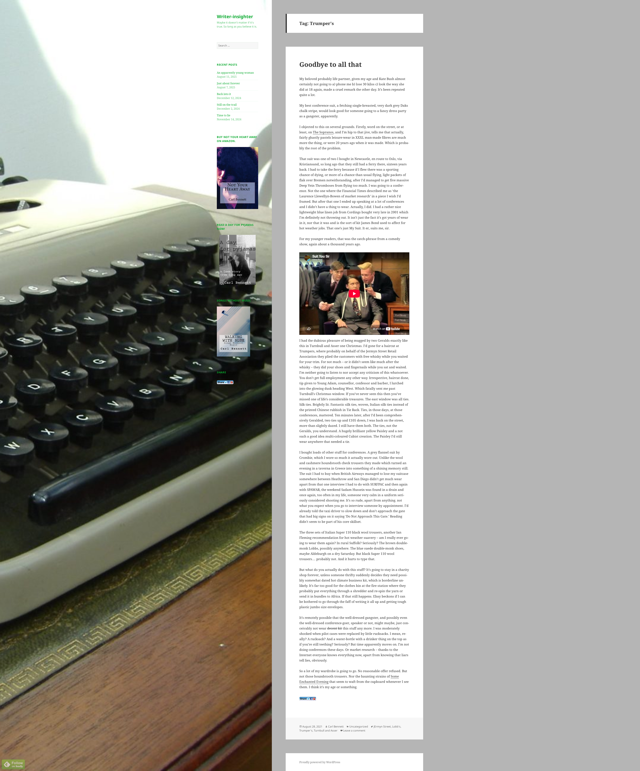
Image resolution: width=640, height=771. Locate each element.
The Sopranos (323, 132)
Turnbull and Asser (326, 730)
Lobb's (396, 726)
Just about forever (228, 83)
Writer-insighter (235, 16)
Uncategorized (358, 726)
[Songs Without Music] (233, 331)
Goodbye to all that (330, 64)
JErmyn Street (382, 726)
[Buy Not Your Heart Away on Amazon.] (237, 178)
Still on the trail (227, 104)
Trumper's (305, 730)
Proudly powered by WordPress (319, 762)
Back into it (224, 94)
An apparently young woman (235, 72)
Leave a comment (354, 730)
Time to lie (223, 115)
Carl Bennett (336, 726)
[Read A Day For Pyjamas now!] (237, 260)
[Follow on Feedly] (13, 764)
